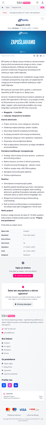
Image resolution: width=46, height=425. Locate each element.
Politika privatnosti (14, 415)
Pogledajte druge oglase (24, 276)
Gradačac (35, 28)
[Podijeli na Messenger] (38, 56)
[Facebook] (4, 385)
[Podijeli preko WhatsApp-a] (44, 56)
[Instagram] (10, 385)
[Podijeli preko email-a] (41, 56)
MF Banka (15, 28)
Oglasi (8, 7)
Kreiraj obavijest (24, 304)
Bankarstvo (26, 255)
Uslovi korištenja (33, 415)
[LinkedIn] (16, 385)
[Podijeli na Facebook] (34, 56)
